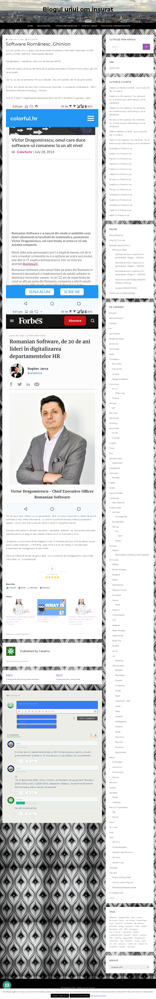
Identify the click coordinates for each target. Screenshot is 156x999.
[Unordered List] (36, 711)
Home (30, 26)
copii (111, 923)
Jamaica (119, 716)
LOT (114, 620)
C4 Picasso (114, 349)
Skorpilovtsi (140, 938)
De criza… (113, 413)
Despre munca (119, 590)
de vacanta (139, 923)
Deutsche (117, 369)
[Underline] (26, 711)
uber (144, 941)
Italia (117, 711)
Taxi (114, 812)
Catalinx (19, 799)
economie (114, 428)
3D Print (116, 842)
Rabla (112, 757)
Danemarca (117, 585)
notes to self (115, 507)
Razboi (115, 550)
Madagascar (121, 721)
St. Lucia (113, 827)
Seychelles (120, 752)
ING (120, 929)
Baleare (119, 670)
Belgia (115, 564)
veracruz (122, 944)
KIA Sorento (117, 772)
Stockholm (113, 941)
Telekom (128, 941)
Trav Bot (113, 873)
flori (111, 453)
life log (115, 527)
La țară (115, 374)
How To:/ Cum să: (89, 26)
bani (133, 917)
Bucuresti (117, 363)
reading (118, 938)
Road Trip (116, 640)
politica (143, 935)
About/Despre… (44, 26)
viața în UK (142, 944)
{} (49, 711)
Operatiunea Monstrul (66, 26)
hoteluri (116, 610)
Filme (111, 448)
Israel (112, 488)
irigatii (112, 482)
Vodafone (113, 947)
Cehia (114, 579)
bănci (121, 920)
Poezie (115, 398)
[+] (53, 711)
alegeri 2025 (124, 917)
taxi (121, 941)
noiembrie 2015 (115, 935)
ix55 (125, 929)
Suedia (115, 646)
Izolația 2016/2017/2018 (126, 288)
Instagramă (114, 468)
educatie (113, 926)
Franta (115, 600)
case (111, 354)
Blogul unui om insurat (78, 9)
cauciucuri (117, 767)
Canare (118, 680)
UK (113, 656)
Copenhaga (141, 920)
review (112, 787)
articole (116, 512)
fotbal (143, 926)
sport (112, 822)
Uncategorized (21, 634)
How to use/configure (122, 882)
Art (110, 328)
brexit (139, 917)
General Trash (115, 458)
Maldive (119, 726)
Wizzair (122, 947)
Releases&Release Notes (124, 887)
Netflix (135, 932)
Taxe (111, 832)
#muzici (113, 313)
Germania (113, 929)
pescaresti (117, 463)
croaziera (128, 923)
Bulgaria (116, 574)
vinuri (112, 898)
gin (113, 407)
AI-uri (115, 388)
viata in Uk (132, 944)
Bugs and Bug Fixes (121, 877)
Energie (116, 438)
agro (120, 535)
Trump (137, 941)
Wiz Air (115, 817)
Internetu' (113, 473)
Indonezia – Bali (122, 701)
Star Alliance (118, 502)
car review (130, 920)
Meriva (115, 777)
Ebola (115, 797)
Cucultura (114, 384)
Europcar (116, 595)
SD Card (116, 857)
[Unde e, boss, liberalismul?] (51, 607)
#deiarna (113, 917)
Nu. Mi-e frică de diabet (79, 996)
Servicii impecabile (118, 807)
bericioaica (114, 333)
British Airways (119, 569)
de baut (113, 403)
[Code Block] (43, 711)
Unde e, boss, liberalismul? (47, 617)
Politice (112, 546)
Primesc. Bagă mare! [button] (60, 996)
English (112, 443)
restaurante (117, 635)
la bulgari (133, 929)
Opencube (114, 68)
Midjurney (120, 393)
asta (23, 50)
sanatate (113, 793)
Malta (117, 732)
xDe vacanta (118, 665)
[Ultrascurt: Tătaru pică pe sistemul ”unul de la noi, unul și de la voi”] (82, 607)
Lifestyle (116, 802)
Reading (119, 660)
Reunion (119, 742)
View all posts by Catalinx (17, 661)
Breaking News (116, 339)
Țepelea (113, 868)
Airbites (116, 477)
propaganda (121, 516)
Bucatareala (118, 521)
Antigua (113, 323)
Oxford (135, 935)
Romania (119, 747)
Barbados (119, 675)
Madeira (116, 625)
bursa (115, 432)
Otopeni (127, 935)
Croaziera (119, 685)
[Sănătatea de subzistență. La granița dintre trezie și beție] (20, 607)
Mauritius (119, 737)
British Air (114, 344)
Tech (111, 837)
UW (114, 944)
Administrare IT (116, 318)
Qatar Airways (118, 630)
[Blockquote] (39, 711)
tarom (115, 651)
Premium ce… (127, 148)
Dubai (118, 690)
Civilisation (114, 359)
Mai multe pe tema (98, 995)
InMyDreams (118, 615)
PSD (111, 938)
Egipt (117, 696)
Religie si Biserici (120, 379)
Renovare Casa (119, 250)
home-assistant (119, 847)
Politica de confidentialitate (115, 26)
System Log (117, 862)
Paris (117, 604)
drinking (113, 423)
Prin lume (113, 560)
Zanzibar (131, 947)
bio (116, 531)
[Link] (46, 711)
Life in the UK (114, 932)
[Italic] (22, 711)
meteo (118, 540)
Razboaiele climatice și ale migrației (132, 554)
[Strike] (29, 711)
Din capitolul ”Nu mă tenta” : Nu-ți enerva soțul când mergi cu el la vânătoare (127, 99)
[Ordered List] (32, 711)
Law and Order (116, 493)
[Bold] (19, 711)
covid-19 (118, 923)
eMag (121, 926)
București (113, 920)
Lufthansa (114, 498)
